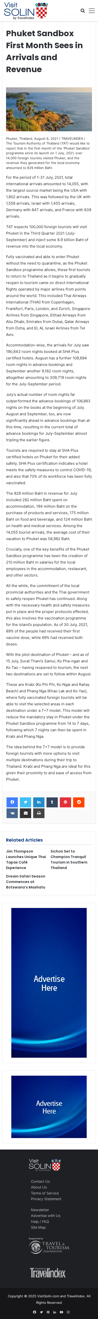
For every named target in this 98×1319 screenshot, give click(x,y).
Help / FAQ (40, 1221)
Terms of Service (45, 1193)
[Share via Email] (25, 813)
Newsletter (40, 1210)
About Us (39, 1187)
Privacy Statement (46, 1199)
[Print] (38, 813)
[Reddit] (78, 802)
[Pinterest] (65, 802)
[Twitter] (25, 802)
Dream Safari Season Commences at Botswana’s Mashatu (25, 882)
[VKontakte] (12, 813)
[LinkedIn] (38, 802)
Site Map (38, 1227)
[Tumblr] (52, 802)
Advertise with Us (45, 1215)
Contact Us (40, 1181)
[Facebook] (12, 802)
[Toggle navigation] (90, 10)
